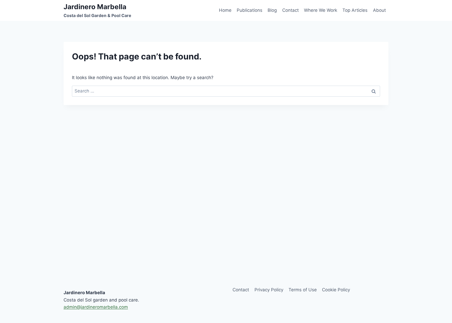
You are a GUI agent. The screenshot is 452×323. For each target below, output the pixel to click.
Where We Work (320, 10)
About (379, 10)
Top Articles (355, 10)
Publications (249, 10)
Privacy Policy (269, 289)
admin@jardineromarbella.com (96, 307)
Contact (290, 10)
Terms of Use (303, 289)
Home (225, 10)
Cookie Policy (336, 289)
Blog (272, 10)
